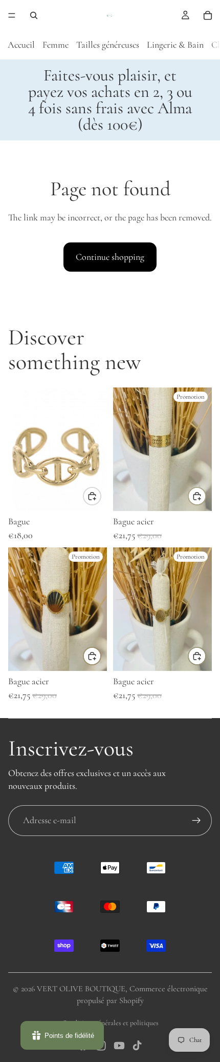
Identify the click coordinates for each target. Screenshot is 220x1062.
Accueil (21, 44)
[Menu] (12, 15)
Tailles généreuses (107, 44)
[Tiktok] (137, 1045)
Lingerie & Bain (175, 44)
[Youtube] (119, 1045)
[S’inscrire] (196, 820)
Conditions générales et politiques (110, 1022)
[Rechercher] (34, 15)
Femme (55, 44)
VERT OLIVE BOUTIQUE (81, 989)
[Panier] (207, 15)
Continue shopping (110, 256)
